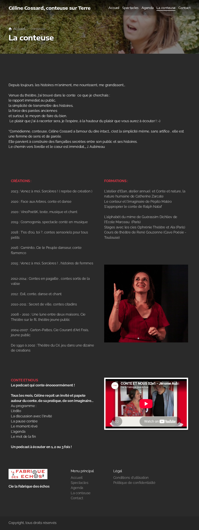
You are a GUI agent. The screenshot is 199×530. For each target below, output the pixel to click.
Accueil (19, 29)
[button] (138, 338)
